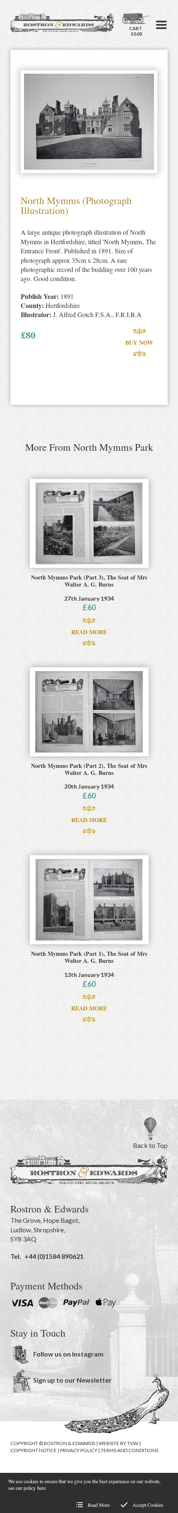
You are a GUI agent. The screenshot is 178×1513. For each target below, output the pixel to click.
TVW (132, 1443)
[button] (161, 25)
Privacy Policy (78, 1450)
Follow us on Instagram (68, 1354)
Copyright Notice (33, 1450)
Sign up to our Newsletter (72, 1380)
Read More (89, 632)
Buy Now (139, 342)
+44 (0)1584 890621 (54, 1256)
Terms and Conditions (130, 1450)
